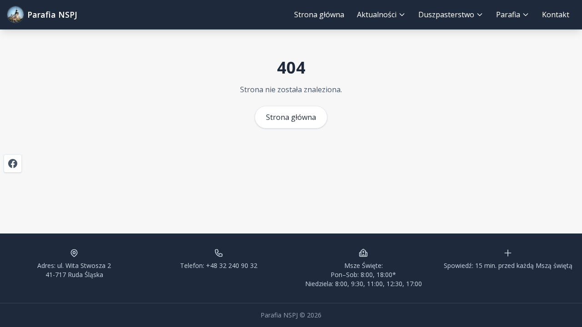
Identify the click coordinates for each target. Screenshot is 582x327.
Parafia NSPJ (52, 14)
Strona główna (319, 15)
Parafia (508, 15)
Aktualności (376, 15)
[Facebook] (13, 163)
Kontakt (555, 15)
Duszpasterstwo (446, 15)
